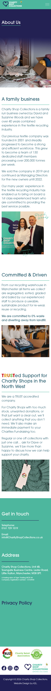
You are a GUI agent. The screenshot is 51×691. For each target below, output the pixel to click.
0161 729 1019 (10, 528)
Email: (5, 535)
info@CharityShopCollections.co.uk (22, 537)
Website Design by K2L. (25, 683)
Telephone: (8, 525)
